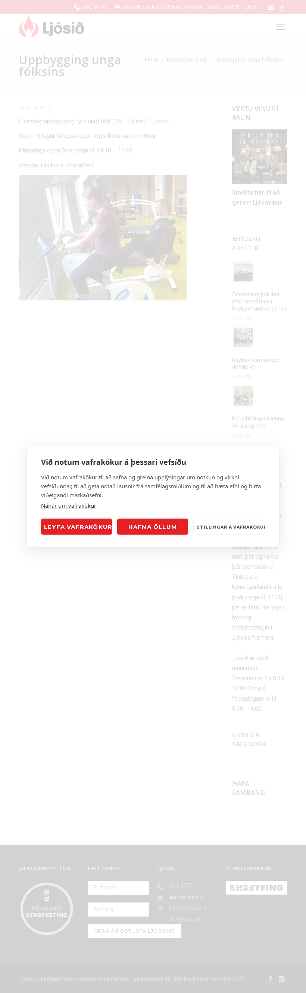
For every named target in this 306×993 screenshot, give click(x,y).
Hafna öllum (152, 526)
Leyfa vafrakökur (78, 526)
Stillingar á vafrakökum (231, 526)
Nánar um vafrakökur (68, 505)
